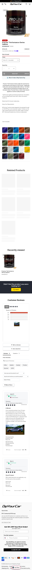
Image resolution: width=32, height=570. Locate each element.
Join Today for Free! (6, 522)
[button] (26, 4)
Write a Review (17, 345)
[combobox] (6, 538)
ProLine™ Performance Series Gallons (8, 272)
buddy (18, 365)
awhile (12, 365)
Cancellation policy (25, 568)
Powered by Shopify (16, 563)
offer (5, 365)
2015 (12, 368)
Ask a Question (17, 348)
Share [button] (9, 449)
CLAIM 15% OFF (16, 550)
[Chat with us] (5, 4)
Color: (4, 57)
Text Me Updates (8, 535)
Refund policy (5, 566)
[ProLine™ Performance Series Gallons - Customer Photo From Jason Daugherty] (16, 324)
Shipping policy (5, 568)
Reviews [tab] (6, 353)
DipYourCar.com (8, 563)
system (6, 368)
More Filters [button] (9, 385)
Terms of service (21, 566)
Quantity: (4, 65)
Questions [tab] (15, 353)
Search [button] (17, 289)
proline (25, 365)
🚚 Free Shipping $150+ (16, 1)
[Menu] (2, 4)
